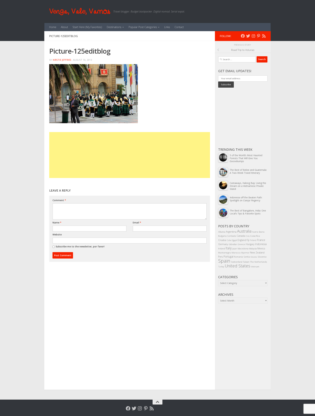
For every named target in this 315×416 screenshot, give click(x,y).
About (64, 27)
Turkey (221, 266)
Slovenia (262, 256)
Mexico (261, 248)
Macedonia (243, 248)
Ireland (221, 248)
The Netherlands (258, 261)
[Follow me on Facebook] (243, 36)
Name (56, 222)
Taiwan (246, 261)
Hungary (250, 244)
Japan (234, 248)
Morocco (236, 252)
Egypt (234, 240)
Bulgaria (222, 235)
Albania (221, 231)
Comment (59, 200)
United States (237, 266)
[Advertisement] (129, 155)
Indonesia (261, 244)
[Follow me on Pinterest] (259, 36)
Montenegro (224, 252)
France (261, 240)
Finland (253, 240)
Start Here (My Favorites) (87, 27)
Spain (224, 261)
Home (52, 27)
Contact (179, 27)
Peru (220, 256)
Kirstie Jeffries (62, 59)
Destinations (114, 27)
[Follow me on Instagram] (253, 36)
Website (57, 234)
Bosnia (261, 231)
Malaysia (253, 248)
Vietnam (255, 266)
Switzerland (236, 261)
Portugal (228, 256)
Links (167, 27)
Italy (229, 248)
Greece (241, 244)
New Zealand (257, 252)
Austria (255, 231)
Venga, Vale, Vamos (79, 11)
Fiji (248, 240)
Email (137, 222)
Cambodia (231, 236)
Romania (238, 256)
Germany (223, 244)
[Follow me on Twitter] (248, 36)
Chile (248, 236)
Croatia (222, 240)
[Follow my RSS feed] (264, 36)
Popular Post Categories (142, 27)
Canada (241, 235)
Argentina (231, 231)
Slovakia (254, 257)
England (242, 240)
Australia (244, 231)
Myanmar (245, 252)
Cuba (229, 240)
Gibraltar (233, 244)
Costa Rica (255, 235)
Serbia (247, 256)
